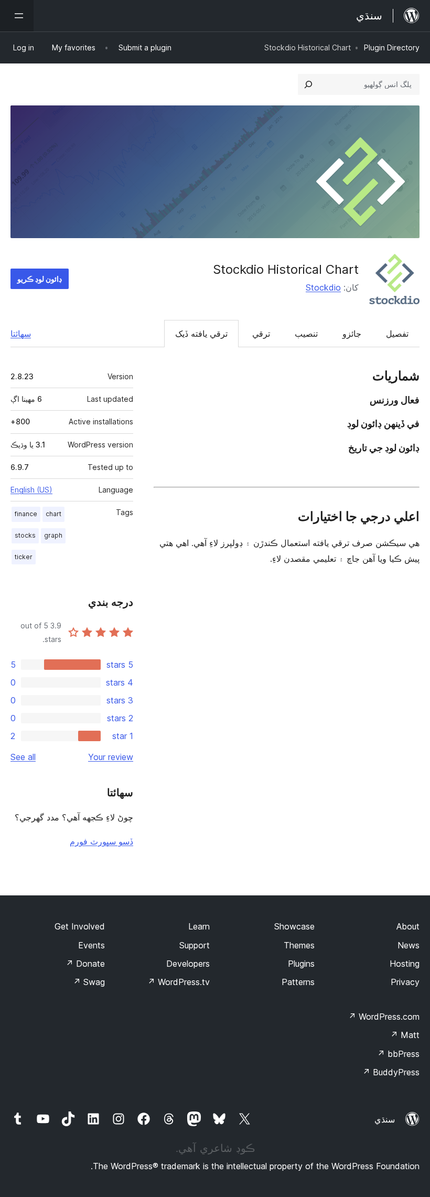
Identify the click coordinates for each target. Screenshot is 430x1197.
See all (23, 757)
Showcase (294, 926)
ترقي (261, 333)
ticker (24, 557)
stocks (25, 535)
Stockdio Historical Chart (286, 269)
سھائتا (20, 333)
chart (53, 514)
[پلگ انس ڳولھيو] (308, 84)
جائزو (351, 333)
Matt (405, 1035)
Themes (299, 945)
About (408, 926)
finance (26, 514)
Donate (85, 963)
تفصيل (397, 333)
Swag (89, 982)
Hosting (405, 963)
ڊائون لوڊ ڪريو (39, 278)
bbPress (398, 1054)
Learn (199, 926)
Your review (110, 757)
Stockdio (323, 287)
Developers (188, 963)
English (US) (31, 489)
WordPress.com (384, 1016)
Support (194, 945)
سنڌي (384, 1119)
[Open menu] (17, 15)
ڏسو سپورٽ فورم (101, 841)
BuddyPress (391, 1072)
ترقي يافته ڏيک (201, 333)
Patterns (298, 982)
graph (53, 535)
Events (91, 945)
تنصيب (306, 333)
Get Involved (80, 926)
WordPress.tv (178, 982)
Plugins (301, 963)
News (408, 945)
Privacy (405, 982)
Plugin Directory (392, 47)
